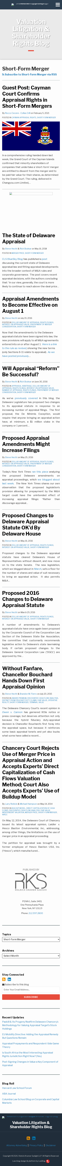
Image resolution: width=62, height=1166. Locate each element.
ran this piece (40, 471)
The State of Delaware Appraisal (28, 238)
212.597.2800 (36, 913)
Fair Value (42, 700)
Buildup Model (19, 808)
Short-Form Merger (46, 117)
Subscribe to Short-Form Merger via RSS (30, 74)
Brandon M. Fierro (28, 694)
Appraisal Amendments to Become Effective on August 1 (30, 305)
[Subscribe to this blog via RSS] (3, 979)
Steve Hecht (11, 248)
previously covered (26, 398)
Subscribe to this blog (16, 984)
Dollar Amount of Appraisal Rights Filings (32, 322)
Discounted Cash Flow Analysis (42, 698)
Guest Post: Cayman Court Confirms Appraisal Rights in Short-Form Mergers (27, 97)
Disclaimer (51, 1145)
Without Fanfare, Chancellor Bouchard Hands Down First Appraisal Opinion (27, 677)
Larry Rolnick (11, 804)
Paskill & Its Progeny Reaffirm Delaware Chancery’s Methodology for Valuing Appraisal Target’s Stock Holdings (30, 1025)
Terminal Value (36, 702)
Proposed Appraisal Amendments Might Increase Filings (26, 444)
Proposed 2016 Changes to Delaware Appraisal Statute (27, 599)
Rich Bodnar (25, 248)
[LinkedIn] (9, 979)
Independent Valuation (13, 812)
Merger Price (18, 253)
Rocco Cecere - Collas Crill (17, 113)
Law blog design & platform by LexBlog (29, 1161)
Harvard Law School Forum (17, 1088)
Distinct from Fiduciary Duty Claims (19, 700)
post (44, 259)
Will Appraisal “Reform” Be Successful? (30, 371)
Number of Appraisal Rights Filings (19, 390)
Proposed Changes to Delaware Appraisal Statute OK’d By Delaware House (27, 524)
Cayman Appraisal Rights (24, 117)
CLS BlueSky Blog (12, 259)
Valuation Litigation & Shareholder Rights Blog (31, 32)
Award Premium (19, 698)
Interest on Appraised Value (15, 324)
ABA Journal (9, 1093)
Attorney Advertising (16, 1145)
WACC (4, 814)
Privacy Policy (36, 1145)
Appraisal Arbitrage (22, 386)
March (38, 568)
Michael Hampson (28, 804)
